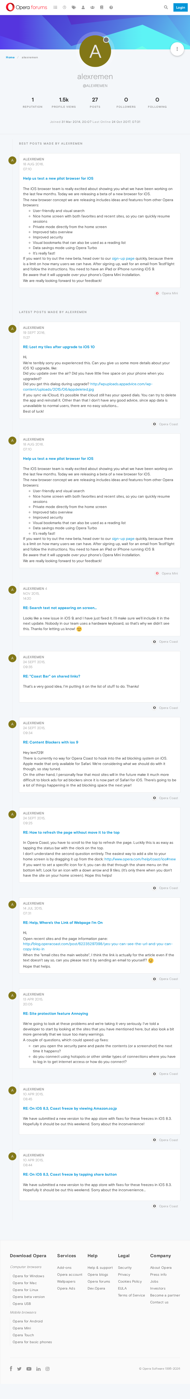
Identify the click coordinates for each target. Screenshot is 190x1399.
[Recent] (65, 7)
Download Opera (28, 1255)
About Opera (161, 1268)
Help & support (100, 1268)
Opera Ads (66, 1288)
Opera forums (99, 1281)
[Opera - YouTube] (29, 1368)
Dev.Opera (96, 1288)
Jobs (154, 1281)
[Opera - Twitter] (19, 1368)
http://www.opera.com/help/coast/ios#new (140, 859)
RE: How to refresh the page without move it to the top (71, 832)
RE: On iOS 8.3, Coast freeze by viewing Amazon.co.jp (70, 1108)
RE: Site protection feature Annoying (55, 1013)
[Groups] (92, 7)
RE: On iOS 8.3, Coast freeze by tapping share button (70, 1174)
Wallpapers (66, 1281)
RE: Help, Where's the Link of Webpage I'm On (63, 922)
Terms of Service (131, 1295)
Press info (158, 1274)
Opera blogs (98, 1274)
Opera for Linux (25, 1290)
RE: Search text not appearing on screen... (60, 608)
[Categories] (55, 7)
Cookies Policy (130, 1281)
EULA (122, 1288)
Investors (158, 1288)
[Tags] (74, 7)
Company (160, 1255)
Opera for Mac (25, 1283)
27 (95, 99)
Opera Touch (23, 1335)
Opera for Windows (28, 1276)
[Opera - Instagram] (47, 1368)
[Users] (83, 7)
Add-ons (64, 1268)
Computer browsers (25, 1267)
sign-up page (123, 258)
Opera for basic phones (32, 1342)
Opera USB (22, 1304)
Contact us (159, 1302)
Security (125, 1268)
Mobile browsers (23, 1312)
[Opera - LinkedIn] (38, 1368)
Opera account (69, 1274)
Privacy (124, 1274)
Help (92, 1255)
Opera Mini (22, 1328)
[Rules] (102, 7)
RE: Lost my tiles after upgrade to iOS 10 (59, 347)
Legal (124, 1255)
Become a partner (165, 1295)
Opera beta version (29, 1297)
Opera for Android (28, 1321)
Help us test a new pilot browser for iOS (58, 178)
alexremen (33, 159)
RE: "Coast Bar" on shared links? (51, 676)
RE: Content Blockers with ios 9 (50, 742)
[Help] (111, 7)
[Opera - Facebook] (11, 1368)
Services (66, 1255)
